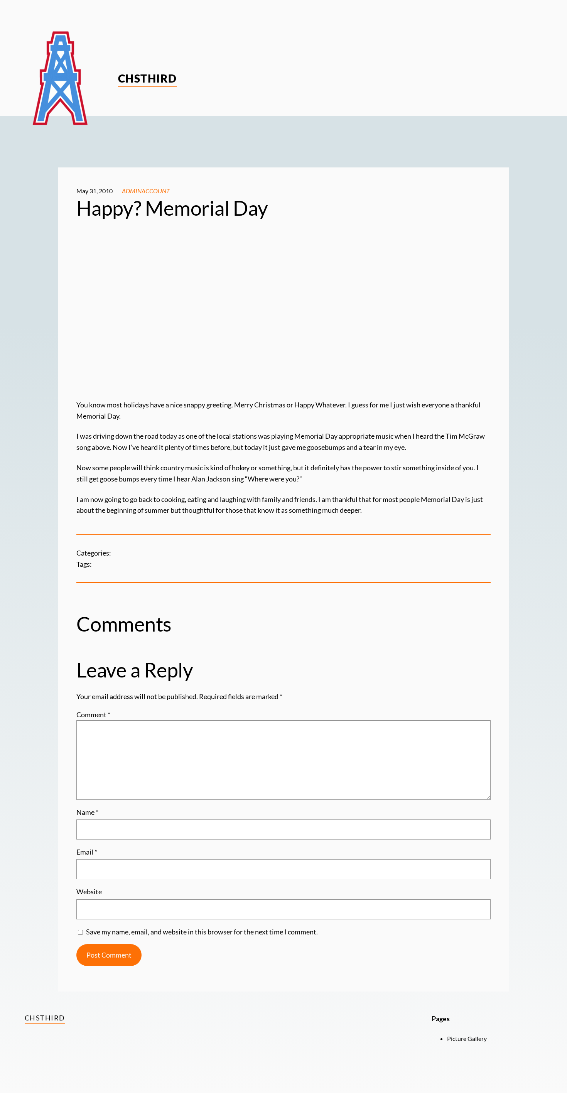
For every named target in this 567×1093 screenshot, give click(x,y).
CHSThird (147, 78)
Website (89, 891)
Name (87, 812)
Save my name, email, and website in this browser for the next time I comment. (202, 931)
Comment (93, 714)
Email (86, 852)
